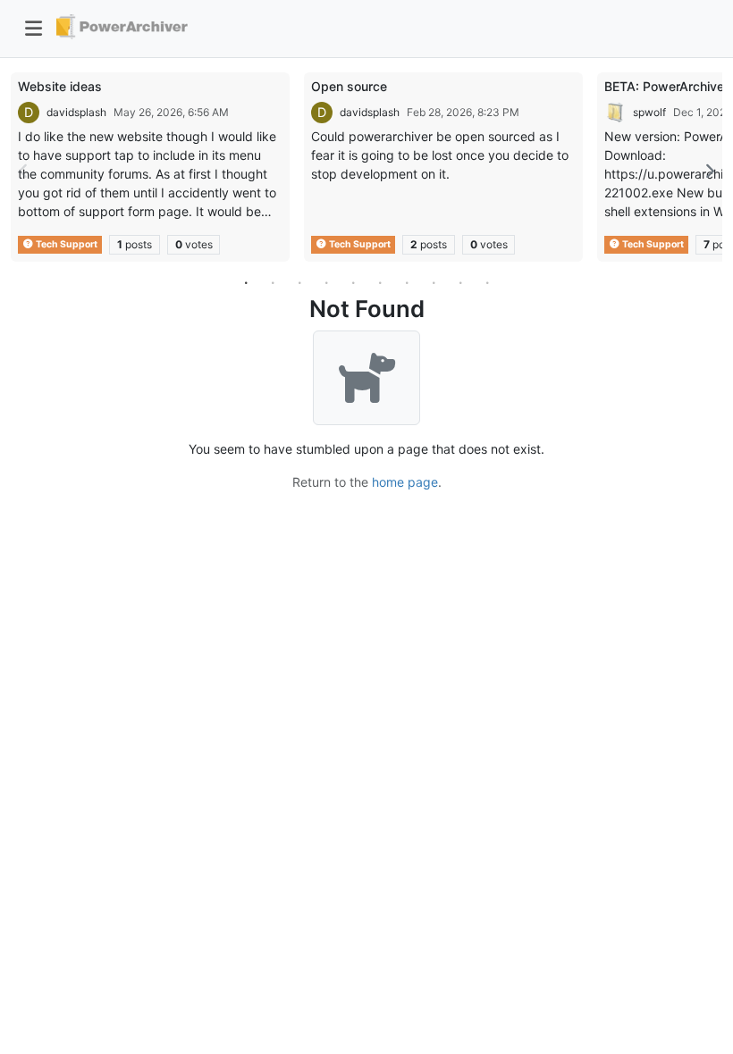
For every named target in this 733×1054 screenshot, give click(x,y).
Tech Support (65, 244)
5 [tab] (353, 282)
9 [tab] (460, 282)
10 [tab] (487, 282)
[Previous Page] (24, 171)
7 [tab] (407, 282)
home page (405, 481)
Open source (349, 86)
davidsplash (76, 112)
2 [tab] (273, 282)
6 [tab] (380, 282)
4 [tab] (326, 282)
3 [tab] (299, 282)
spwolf (649, 112)
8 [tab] (433, 282)
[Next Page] (708, 171)
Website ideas (60, 86)
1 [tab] (246, 282)
